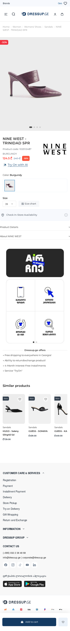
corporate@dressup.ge (34, 557)
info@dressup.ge (11, 557)
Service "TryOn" (13, 370)
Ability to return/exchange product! (25, 360)
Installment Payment (14, 491)
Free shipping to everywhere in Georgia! (28, 355)
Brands (6, 3)
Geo (60, 3)
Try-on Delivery (11, 508)
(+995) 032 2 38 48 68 (14, 552)
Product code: (11, 149)
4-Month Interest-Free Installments (25, 365)
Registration (9, 480)
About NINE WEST (10, 236)
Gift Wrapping (10, 514)
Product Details (9, 227)
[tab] (35, 227)
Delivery (7, 497)
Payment (8, 486)
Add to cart (31, 621)
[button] (35, 473)
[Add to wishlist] (63, 622)
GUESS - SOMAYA (38, 431)
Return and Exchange (15, 520)
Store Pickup (10, 503)
